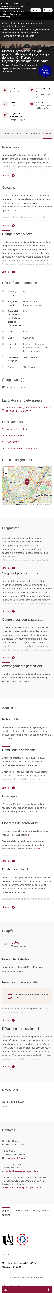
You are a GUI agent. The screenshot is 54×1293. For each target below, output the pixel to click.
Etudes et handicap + (16, 435)
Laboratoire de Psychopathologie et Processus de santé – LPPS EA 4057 (28, 409)
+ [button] (6, 469)
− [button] (6, 473)
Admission (9, 133)
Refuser (47, 10)
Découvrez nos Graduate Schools (22, 449)
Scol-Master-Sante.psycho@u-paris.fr (23, 1187)
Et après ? (22, 133)
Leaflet (27, 504)
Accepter (36, 10)
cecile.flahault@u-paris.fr (17, 1158)
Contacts (47, 133)
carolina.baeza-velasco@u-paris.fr (21, 1171)
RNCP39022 (12, 442)
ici (32, 681)
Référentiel (35, 133)
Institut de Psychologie (17, 429)
